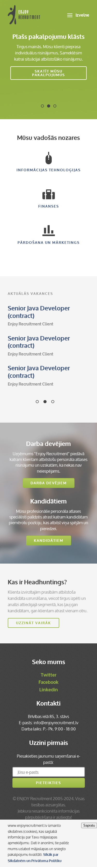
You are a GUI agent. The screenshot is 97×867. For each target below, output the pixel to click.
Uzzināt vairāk (33, 623)
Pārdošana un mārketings (49, 242)
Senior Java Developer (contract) (39, 312)
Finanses (48, 206)
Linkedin (48, 690)
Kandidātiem (48, 540)
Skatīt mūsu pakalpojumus (48, 73)
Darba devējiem (49, 483)
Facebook (48, 682)
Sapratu (89, 825)
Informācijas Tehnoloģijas (49, 170)
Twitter (48, 675)
